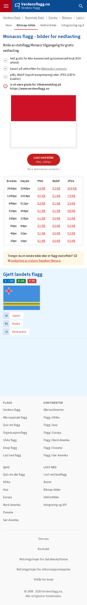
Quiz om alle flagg (14, 474)
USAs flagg (10, 440)
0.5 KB (41, 196)
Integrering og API (55, 505)
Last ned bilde (44, 159)
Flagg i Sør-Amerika (56, 455)
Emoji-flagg (10, 448)
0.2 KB (41, 203)
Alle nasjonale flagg (15, 417)
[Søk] (81, 6)
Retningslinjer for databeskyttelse (43, 559)
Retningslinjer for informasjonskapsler (44, 569)
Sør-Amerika (11, 520)
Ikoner (48, 482)
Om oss (43, 538)
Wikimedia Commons (54, 68)
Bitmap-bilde (26, 25)
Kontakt (43, 549)
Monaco (67, 17)
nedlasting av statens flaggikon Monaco (36, 260)
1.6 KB (41, 188)
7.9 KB (71, 196)
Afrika (6, 482)
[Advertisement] (43, 366)
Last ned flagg (12, 455)
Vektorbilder (51, 497)
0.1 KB (56, 196)
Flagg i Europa (52, 432)
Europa (53, 17)
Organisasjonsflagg (15, 432)
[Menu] (6, 6)
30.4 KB (72, 188)
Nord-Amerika (11, 505)
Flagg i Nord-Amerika (57, 440)
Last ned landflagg (55, 474)
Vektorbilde (48, 25)
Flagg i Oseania (53, 448)
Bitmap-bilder (52, 489)
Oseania (8, 512)
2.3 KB (71, 203)
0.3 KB (56, 188)
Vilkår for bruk (43, 579)
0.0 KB (56, 218)
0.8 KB (71, 211)
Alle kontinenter (54, 410)
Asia (5, 489)
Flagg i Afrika (51, 417)
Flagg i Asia (50, 425)
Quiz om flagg (11, 425)
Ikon (8, 25)
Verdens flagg (30, 8)
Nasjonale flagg (34, 17)
